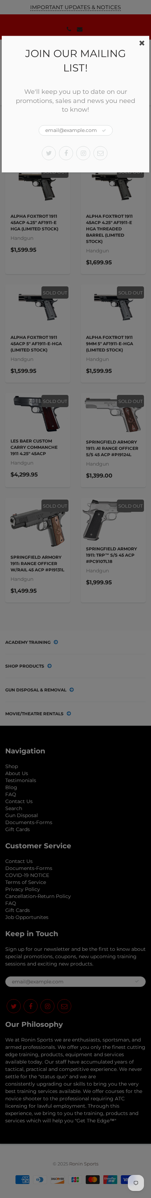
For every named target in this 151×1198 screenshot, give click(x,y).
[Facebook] (66, 153)
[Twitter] (49, 153)
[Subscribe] (103, 130)
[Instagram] (83, 153)
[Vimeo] (100, 153)
